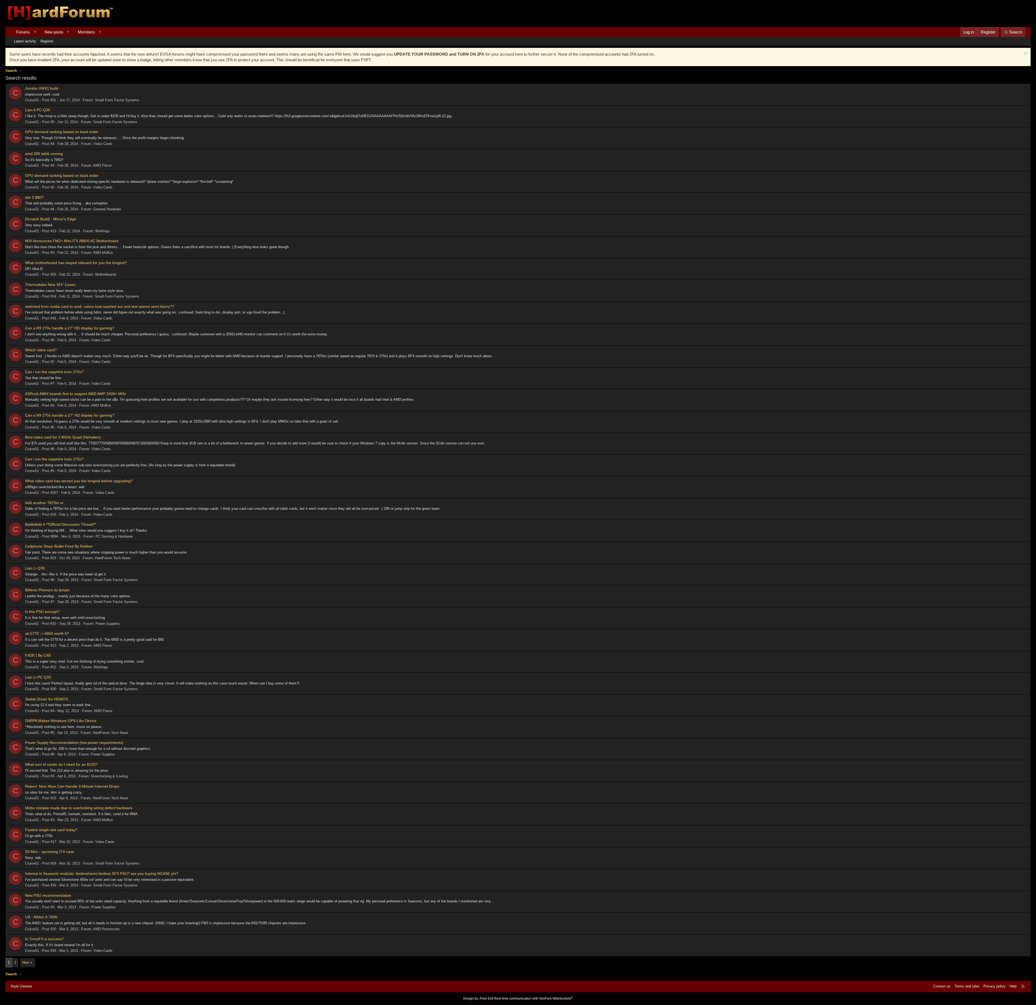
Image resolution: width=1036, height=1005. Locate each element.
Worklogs (102, 231)
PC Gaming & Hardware (114, 536)
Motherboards (106, 274)
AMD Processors (106, 929)
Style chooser (21, 986)
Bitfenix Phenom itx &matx (47, 590)
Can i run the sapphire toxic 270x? (54, 372)
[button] (35, 32)
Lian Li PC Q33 (38, 677)
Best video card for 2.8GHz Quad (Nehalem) (63, 437)
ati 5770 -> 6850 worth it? (47, 633)
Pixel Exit (486, 998)
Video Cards (103, 144)
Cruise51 (32, 100)
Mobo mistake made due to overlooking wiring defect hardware (78, 808)
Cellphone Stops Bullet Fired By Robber (59, 546)
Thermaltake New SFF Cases (50, 284)
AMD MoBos (103, 253)
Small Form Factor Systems (117, 100)
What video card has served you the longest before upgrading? (79, 481)
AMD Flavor (102, 165)
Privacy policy (994, 986)
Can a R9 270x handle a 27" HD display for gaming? (69, 328)
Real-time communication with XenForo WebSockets (533, 998)
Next (25, 962)
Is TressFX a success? (44, 939)
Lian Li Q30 (35, 568)
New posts (54, 32)
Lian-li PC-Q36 (37, 110)
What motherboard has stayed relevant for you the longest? (76, 263)
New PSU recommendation (48, 895)
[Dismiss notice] (1025, 54)
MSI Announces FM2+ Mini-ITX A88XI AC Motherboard (71, 241)
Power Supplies (108, 624)
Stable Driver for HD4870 (46, 699)
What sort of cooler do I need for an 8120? (61, 764)
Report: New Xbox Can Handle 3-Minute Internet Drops (72, 786)
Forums (23, 32)
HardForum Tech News (113, 558)
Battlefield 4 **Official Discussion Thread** (60, 524)
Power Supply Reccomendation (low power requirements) (74, 742)
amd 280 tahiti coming (44, 153)
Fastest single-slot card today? (51, 830)
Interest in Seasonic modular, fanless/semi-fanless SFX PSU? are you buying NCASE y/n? (101, 873)
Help (1013, 986)
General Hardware (107, 209)
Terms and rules (967, 986)
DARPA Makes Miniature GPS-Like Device (61, 721)
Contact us (941, 986)
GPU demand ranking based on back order (61, 132)
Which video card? (41, 350)
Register (46, 41)
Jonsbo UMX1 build (41, 88)
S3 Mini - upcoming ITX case (49, 851)
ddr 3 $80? (34, 197)
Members (86, 32)
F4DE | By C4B (38, 655)
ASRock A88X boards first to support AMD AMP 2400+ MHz (75, 394)
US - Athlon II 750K (41, 917)
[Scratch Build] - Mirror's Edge (50, 219)
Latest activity (25, 41)
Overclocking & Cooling (109, 776)
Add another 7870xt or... (45, 503)
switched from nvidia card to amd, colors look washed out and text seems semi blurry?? (99, 306)
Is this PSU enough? (42, 611)
